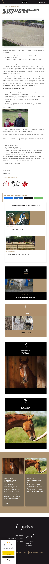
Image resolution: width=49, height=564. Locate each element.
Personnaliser (8, 557)
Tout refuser (8, 554)
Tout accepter (8, 551)
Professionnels (33, 552)
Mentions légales (29, 541)
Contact (42, 552)
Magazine (18, 552)
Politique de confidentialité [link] (8, 560)
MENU (25, 2)
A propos (25, 552)
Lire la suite (10, 233)
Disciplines (15, 6)
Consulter (25, 391)
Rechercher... (43, 2)
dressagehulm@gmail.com (9, 177)
